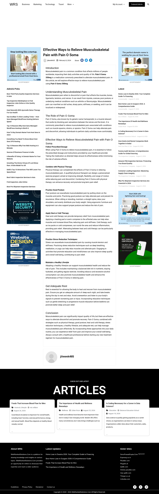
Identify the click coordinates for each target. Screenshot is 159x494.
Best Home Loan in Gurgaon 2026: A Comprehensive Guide (68, 459)
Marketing (37, 4)
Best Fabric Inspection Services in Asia (21, 177)
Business (26, 4)
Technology (50, 4)
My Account (117, 4)
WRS (14, 4)
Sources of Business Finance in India (20, 152)
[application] (73, 4)
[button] (137, 4)
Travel (61, 4)
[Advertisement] (79, 26)
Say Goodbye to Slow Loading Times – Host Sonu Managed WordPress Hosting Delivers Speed (23, 119)
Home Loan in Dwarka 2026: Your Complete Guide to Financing (70, 454)
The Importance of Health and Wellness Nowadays (65, 467)
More (69, 4)
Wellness (65, 410)
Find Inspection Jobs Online (17, 182)
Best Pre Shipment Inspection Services (21, 187)
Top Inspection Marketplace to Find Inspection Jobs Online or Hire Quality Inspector (21, 103)
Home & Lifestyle (20, 407)
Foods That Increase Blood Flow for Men (133, 114)
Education (112, 410)
